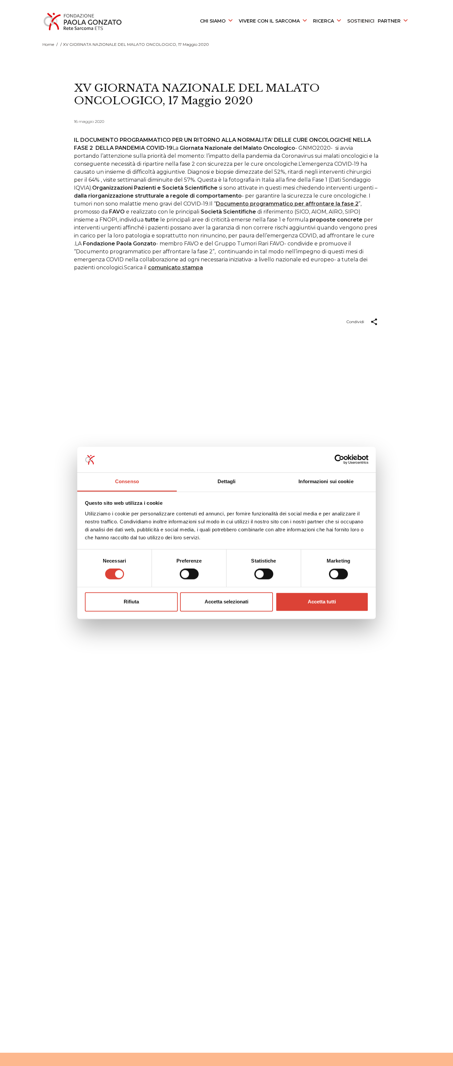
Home (48, 44)
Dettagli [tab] (227, 481)
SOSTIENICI (360, 21)
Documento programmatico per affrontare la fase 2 (287, 204)
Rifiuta (131, 601)
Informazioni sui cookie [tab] (325, 481)
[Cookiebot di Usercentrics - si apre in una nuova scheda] (339, 460)
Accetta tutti (322, 601)
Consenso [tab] (127, 481)
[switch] (189, 574)
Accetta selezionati (226, 601)
